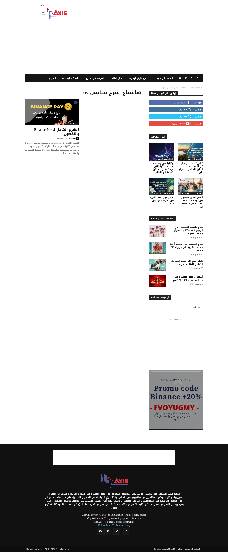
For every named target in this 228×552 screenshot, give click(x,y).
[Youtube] (180, 78)
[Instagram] (191, 78)
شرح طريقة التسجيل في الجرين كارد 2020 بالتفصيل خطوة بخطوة (188, 230)
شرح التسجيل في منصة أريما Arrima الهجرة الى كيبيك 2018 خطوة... (186, 247)
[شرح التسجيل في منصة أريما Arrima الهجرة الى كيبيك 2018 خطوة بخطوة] (157, 248)
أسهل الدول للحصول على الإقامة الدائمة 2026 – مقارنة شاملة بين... (192, 202)
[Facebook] (197, 78)
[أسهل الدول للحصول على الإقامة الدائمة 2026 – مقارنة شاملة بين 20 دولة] (190, 186)
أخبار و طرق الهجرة (139, 78)
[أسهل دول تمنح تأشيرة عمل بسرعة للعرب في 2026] (161, 186)
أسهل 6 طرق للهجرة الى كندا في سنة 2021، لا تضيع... (187, 278)
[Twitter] (185, 78)
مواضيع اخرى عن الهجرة (163, 193)
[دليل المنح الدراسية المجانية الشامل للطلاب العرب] (157, 265)
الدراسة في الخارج (95, 78)
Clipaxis (72, 138)
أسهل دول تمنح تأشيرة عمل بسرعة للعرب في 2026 (162, 200)
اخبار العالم (117, 78)
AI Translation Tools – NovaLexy (114, 525)
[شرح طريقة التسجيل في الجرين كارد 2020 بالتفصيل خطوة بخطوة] (157, 231)
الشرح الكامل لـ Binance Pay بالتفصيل (56, 131)
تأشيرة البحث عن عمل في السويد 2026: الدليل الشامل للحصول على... (191, 167)
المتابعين (198, 109)
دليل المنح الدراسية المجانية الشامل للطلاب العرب (187, 263)
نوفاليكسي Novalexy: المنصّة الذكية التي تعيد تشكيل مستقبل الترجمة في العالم (163, 167)
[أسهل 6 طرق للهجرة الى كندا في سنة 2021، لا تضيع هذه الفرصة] (157, 281)
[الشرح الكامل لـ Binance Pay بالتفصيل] (52, 112)
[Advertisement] (142, 12)
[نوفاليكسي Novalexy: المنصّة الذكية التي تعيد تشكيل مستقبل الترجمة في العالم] (161, 152)
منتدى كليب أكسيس (172, 549)
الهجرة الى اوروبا (194, 159)
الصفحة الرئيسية (165, 78)
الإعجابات (197, 102)
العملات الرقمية (70, 78)
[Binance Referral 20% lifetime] (176, 400)
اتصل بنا (52, 78)
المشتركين (197, 123)
